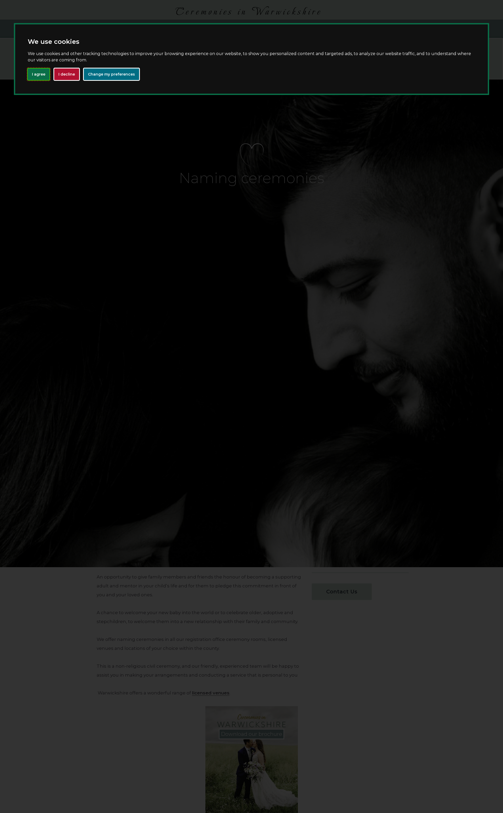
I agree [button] (38, 74)
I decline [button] (66, 74)
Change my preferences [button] (111, 74)
